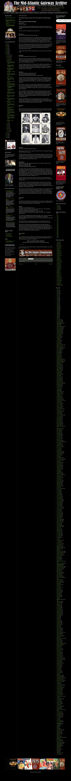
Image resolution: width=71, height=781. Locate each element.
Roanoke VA (59, 276)
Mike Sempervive (60, 576)
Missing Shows (59, 579)
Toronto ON (59, 282)
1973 (57, 217)
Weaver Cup (59, 736)
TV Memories (59, 715)
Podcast (58, 616)
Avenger (58, 342)
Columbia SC (59, 410)
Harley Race (41, 260)
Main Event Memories (60, 551)
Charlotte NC (59, 250)
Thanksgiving (59, 688)
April (8, 127)
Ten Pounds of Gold (60, 685)
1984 (57, 231)
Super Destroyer (59, 676)
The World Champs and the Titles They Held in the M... (11, 112)
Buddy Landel (59, 380)
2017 (7, 134)
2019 (7, 53)
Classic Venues (59, 406)
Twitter (58, 719)
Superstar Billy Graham (60, 677)
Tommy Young (59, 703)
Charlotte (58, 249)
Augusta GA (59, 244)
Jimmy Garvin (59, 511)
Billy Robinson (59, 358)
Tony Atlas (58, 704)
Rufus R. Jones (59, 649)
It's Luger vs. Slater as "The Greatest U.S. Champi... (10, 90)
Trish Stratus (59, 711)
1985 (57, 232)
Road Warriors (59, 640)
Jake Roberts (59, 498)
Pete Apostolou (59, 613)
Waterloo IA (59, 732)
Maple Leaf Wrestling (60, 552)
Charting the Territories (60, 400)
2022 (7, 49)
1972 (57, 216)
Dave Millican (59, 422)
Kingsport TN (59, 529)
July (8, 122)
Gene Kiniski (59, 463)
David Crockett (59, 423)
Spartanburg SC (59, 280)
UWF (58, 727)
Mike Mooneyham (60, 572)
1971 (57, 215)
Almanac (58, 325)
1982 (57, 228)
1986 (57, 233)
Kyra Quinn (59, 531)
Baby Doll (58, 343)
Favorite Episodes (60, 452)
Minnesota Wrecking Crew (61, 577)
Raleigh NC (59, 272)
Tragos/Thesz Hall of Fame (60, 12)
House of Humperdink (60, 488)
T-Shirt (58, 682)
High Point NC (59, 260)
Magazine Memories (60, 547)
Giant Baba (59, 471)
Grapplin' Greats (59, 473)
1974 (57, 218)
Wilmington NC (59, 283)
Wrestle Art (58, 749)
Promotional (59, 621)
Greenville (58, 256)
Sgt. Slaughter (59, 656)
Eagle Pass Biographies (61, 441)
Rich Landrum (59, 629)
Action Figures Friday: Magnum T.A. (10, 107)
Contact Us (36, 12)
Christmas (58, 401)
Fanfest (58, 450)
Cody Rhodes (59, 407)
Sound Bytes (59, 661)
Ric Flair (49, 260)
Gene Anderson (59, 462)
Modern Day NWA (60, 582)
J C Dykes (58, 493)
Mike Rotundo (59, 575)
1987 (57, 234)
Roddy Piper (59, 645)
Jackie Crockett (59, 497)
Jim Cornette (59, 505)
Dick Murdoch (59, 430)
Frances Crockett (59, 460)
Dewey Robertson (60, 428)
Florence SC (59, 254)
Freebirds (58, 461)
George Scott (59, 467)
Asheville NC (59, 336)
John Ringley (59, 516)
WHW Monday (59, 739)
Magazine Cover (59, 546)
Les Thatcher (59, 535)
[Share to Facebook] (31, 258)
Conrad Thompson (60, 411)
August (8, 60)
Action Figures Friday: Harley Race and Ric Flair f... (10, 79)
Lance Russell (59, 532)
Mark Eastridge (59, 553)
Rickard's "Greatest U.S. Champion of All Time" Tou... (11, 105)
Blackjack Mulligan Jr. (60, 360)
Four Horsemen (59, 457)
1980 (57, 226)
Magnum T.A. (59, 548)
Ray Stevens (59, 623)
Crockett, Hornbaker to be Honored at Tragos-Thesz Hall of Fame (10, 20)
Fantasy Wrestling (60, 451)
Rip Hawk (58, 639)
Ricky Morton (59, 634)
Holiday (58, 487)
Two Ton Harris (59, 720)
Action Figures (59, 320)
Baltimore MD (59, 245)
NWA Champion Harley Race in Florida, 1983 (10, 115)
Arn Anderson (59, 333)
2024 (7, 46)
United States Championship (59, 723)
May (8, 125)
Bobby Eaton (59, 370)
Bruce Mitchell (59, 378)
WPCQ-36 (58, 746)
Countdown (58, 412)
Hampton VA (59, 259)
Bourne (58, 375)
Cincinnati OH (59, 402)
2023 (7, 48)
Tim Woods (59, 699)
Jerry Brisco (59, 503)
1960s (58, 206)
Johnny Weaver (59, 520)
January (8, 131)
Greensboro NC (59, 255)
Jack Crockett (59, 495)
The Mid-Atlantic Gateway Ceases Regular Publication (10, 25)
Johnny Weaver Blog (9, 236)
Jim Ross (58, 510)
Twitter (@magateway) (60, 67)
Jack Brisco (59, 494)
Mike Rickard (59, 573)
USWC (58, 726)
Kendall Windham (60, 525)
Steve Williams (59, 672)
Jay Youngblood (59, 500)
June (8, 124)
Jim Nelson (59, 509)
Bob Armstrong (59, 364)
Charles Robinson (60, 391)
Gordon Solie (59, 472)
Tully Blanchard (59, 714)
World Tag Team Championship (59, 745)
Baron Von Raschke (60, 347)
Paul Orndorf (59, 608)
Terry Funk (58, 686)
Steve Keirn (59, 670)
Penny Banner (59, 612)
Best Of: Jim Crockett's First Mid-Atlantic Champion (10, 69)
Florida (58, 456)
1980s (26, 260)
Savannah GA (59, 655)
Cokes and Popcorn (60, 408)
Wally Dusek (59, 731)
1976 (57, 221)
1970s (24, 260)
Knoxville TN (59, 264)
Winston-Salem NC (60, 285)
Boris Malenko (59, 374)
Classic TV (58, 405)
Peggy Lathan (59, 611)
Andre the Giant (59, 327)
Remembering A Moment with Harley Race (11, 110)
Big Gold (58, 353)
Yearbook (58, 754)
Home (7, 12)
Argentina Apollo (59, 332)
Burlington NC (59, 384)
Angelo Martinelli (59, 330)
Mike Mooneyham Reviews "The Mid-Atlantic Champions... (11, 87)
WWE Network (59, 752)
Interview (58, 489)
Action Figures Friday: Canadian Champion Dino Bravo (10, 66)
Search (17, 12)
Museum (58, 588)
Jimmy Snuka (59, 513)
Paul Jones (59, 607)
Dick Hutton (59, 429)
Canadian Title (59, 385)
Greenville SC (59, 479)
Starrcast (58, 669)
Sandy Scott (59, 654)
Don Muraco (59, 436)
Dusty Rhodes (36, 260)
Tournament (59, 708)
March (8, 128)
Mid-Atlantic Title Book (60, 566)
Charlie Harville (59, 394)
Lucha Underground (60, 543)
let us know (23, 237)
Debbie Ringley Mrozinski (61, 426)
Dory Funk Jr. (32, 260)
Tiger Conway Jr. (59, 698)
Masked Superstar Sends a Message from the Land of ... (11, 99)
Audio (58, 338)
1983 (57, 229)
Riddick (58, 637)
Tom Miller (58, 701)
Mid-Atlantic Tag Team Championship (60, 565)
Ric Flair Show (59, 628)
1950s (58, 205)
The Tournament (59, 693)
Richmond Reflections (60, 632)
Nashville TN (59, 269)
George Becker (59, 465)
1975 (57, 220)
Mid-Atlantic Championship (61, 561)
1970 (57, 292)
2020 (7, 52)
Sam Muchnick (59, 653)
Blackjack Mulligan (60, 359)
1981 (57, 227)
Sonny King (59, 660)
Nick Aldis (58, 593)
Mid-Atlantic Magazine (60, 563)
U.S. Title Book (59, 721)
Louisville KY (59, 266)
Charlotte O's (59, 397)
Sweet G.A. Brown (60, 681)
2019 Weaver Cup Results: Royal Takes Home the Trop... (11, 74)
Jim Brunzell (59, 504)
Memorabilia (59, 558)
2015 (7, 137)
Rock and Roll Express (60, 643)
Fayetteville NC (59, 253)
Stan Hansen (59, 666)
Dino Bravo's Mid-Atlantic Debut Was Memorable (11, 84)
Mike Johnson (59, 571)
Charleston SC (59, 248)
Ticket (58, 697)
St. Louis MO (59, 281)
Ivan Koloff (58, 492)
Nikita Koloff (59, 595)
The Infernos (59, 692)
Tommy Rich (23, 261)
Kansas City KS (59, 261)
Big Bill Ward (59, 352)
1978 (57, 223)
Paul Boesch (59, 605)
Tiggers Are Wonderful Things (10, 222)
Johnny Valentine (59, 519)
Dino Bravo (58, 433)
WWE (58, 751)
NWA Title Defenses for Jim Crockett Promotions (10, 241)
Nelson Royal (59, 590)
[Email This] (28, 258)
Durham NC (59, 439)
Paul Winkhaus (59, 610)
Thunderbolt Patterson (60, 696)
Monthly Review (59, 584)
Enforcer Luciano (59, 446)
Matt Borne (58, 556)
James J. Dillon (59, 499)
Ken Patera (59, 524)
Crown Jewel (59, 416)
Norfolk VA (58, 270)
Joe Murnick (59, 515)
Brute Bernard (59, 379)
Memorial (58, 559)
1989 (57, 237)
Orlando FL (58, 271)
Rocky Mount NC (59, 277)
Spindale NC (59, 664)
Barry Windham (59, 348)
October (8, 57)
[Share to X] (30, 258)
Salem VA (58, 650)
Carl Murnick (59, 386)
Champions (59, 389)
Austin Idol (58, 341)
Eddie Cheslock (59, 444)
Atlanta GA (58, 243)
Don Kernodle (59, 435)
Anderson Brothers (60, 326)
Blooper (58, 363)
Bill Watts (58, 357)
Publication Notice (43, 12)
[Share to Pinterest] (32, 258)
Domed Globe (22, 12)
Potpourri (58, 618)
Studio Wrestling (30, 12)
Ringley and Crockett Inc (61, 638)
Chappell (58, 390)
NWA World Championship (61, 599)
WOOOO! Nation (59, 743)
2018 (7, 133)
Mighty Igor (59, 570)
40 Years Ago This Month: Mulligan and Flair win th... (11, 93)
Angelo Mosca (59, 331)
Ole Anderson (59, 601)
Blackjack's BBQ (59, 362)
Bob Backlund (59, 365)
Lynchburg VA (59, 267)
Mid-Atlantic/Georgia (60, 567)
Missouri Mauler (59, 580)
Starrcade (58, 667)
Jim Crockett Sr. (59, 508)
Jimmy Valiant (59, 514)
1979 (57, 304)
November (9, 56)
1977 (57, 222)
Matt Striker (59, 557)
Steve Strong (59, 671)
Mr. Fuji (58, 585)
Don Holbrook (59, 434)
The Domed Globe (9, 233)
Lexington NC (59, 265)
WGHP (58, 738)
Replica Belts (59, 624)
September (9, 59)
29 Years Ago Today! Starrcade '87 (9, 215)
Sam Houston (59, 651)
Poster (58, 617)
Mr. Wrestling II (59, 587)
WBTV (58, 734)
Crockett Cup (59, 413)
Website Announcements (61, 737)
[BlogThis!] (29, 258)
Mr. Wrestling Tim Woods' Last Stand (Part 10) (10, 191)
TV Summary (59, 716)
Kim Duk (58, 527)
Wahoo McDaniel (59, 729)
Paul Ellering (59, 606)
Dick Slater (58, 431)
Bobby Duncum (59, 369)
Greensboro (59, 476)
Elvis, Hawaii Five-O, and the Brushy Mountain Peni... (11, 63)
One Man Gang (59, 602)
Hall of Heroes (50, 12)
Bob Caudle (59, 368)
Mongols (58, 583)
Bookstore (12, 12)
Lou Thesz (58, 541)
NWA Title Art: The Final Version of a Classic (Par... (11, 96)
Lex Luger (58, 536)
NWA (58, 598)
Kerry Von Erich (45, 260)
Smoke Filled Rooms (60, 659)
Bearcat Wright (59, 349)
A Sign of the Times (10, 76)
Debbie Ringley (59, 424)
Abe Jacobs (59, 319)
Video (58, 728)
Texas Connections (60, 687)
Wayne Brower (59, 733)
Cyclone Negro (59, 417)
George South (59, 468)
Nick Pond (58, 594)
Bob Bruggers (59, 367)
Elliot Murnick (59, 445)
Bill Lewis (58, 354)
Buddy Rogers (59, 381)
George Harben (59, 466)
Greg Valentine (59, 481)
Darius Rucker (59, 421)
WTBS (58, 750)
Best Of (29, 260)
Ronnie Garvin (59, 648)
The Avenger (59, 691)
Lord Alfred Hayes (60, 540)
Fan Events (59, 449)
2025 (7, 45)
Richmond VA (59, 275)
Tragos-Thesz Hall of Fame (61, 709)
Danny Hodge (59, 418)
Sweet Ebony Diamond (60, 680)
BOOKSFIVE (59, 373)
